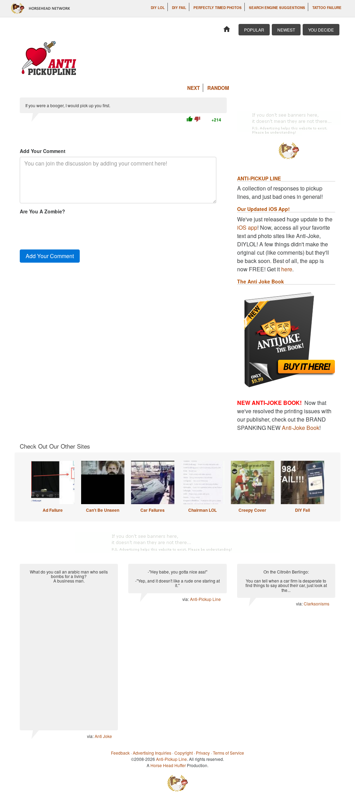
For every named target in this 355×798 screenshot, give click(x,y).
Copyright (183, 753)
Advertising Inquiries (152, 753)
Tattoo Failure (326, 7)
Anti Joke (103, 736)
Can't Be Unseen (102, 510)
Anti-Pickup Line (205, 599)
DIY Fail (179, 7)
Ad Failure (53, 510)
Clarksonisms (316, 603)
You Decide (321, 30)
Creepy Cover (252, 510)
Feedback (120, 753)
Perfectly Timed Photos (217, 7)
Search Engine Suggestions (277, 7)
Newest (286, 30)
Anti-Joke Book (300, 428)
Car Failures (152, 510)
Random (218, 87)
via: (91, 736)
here (286, 269)
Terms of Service (228, 753)
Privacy (203, 753)
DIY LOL (158, 7)
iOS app (247, 227)
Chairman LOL (202, 510)
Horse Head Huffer (168, 765)
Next (193, 87)
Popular (254, 30)
